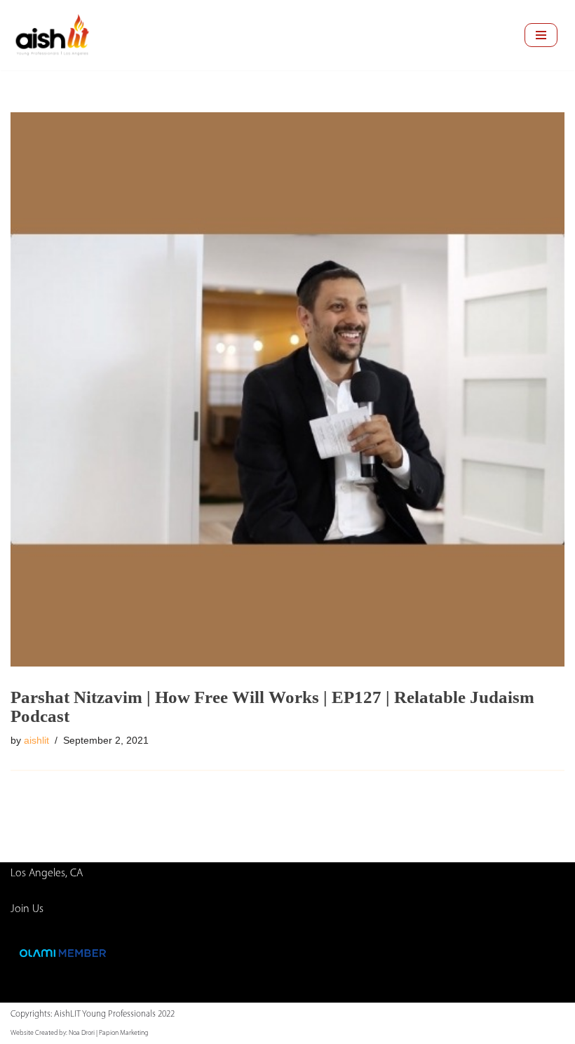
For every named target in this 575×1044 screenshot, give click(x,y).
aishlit (36, 740)
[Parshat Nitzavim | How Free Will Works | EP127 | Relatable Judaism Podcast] (287, 389)
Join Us (27, 909)
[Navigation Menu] (541, 35)
